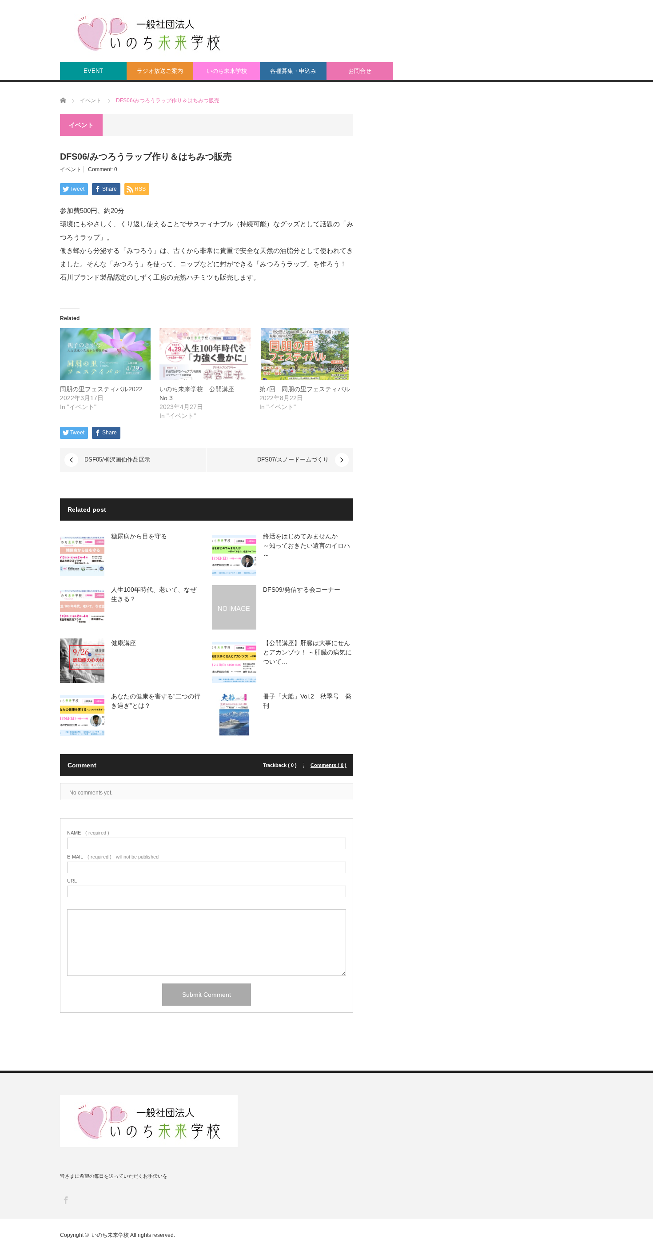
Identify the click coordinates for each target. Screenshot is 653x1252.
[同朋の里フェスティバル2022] (105, 354)
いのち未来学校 (227, 71)
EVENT (93, 71)
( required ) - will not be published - (114, 857)
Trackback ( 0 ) (280, 765)
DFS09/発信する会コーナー (301, 589)
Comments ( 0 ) (328, 765)
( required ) (88, 833)
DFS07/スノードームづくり (293, 459)
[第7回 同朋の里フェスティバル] (304, 354)
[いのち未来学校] (149, 33)
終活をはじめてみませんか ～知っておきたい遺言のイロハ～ (306, 545)
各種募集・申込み (293, 71)
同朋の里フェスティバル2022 (101, 389)
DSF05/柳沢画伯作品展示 (117, 459)
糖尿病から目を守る (139, 536)
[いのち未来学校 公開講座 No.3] (204, 354)
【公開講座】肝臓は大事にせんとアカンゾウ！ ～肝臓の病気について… (307, 652)
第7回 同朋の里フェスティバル (304, 389)
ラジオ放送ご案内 (160, 71)
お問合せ (359, 71)
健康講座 (123, 642)
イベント (70, 169)
